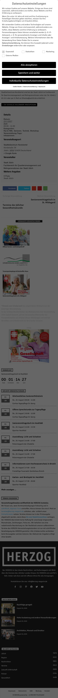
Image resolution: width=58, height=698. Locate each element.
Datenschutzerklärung (11, 43)
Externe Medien (12, 55)
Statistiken (29, 51)
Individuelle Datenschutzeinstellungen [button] (29, 80)
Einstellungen (7, 45)
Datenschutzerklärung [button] (30, 86)
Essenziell (10, 51)
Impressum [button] (41, 86)
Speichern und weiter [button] (29, 72)
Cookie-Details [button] (17, 86)
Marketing (50, 51)
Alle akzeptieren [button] (29, 65)
